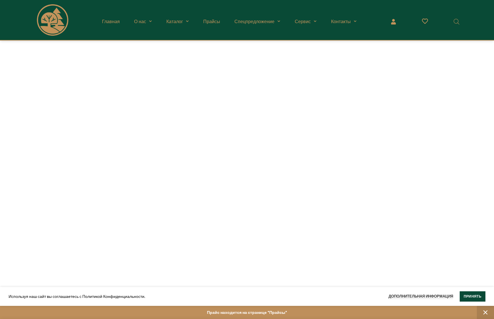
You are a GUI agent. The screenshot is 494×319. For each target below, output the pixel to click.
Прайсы (211, 21)
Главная (111, 21)
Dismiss (485, 312)
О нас (140, 21)
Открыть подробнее (180, 56)
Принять (472, 296)
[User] (393, 21)
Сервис (303, 21)
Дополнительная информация (421, 296)
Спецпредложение (254, 21)
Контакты (341, 21)
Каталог (174, 21)
